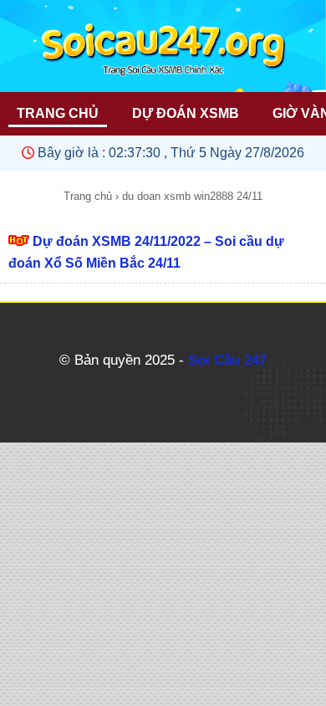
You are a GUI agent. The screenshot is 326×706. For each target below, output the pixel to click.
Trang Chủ (58, 113)
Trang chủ (88, 196)
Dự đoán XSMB (185, 113)
